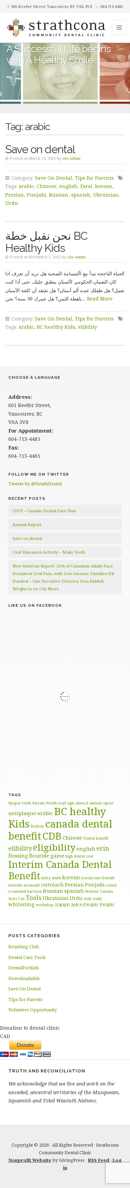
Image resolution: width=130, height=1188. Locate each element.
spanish (80, 194)
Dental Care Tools (27, 957)
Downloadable (24, 978)
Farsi (86, 186)
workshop (45, 904)
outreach (52, 884)
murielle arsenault (24, 885)
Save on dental (40, 149)
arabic (26, 186)
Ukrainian (106, 194)
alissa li (82, 803)
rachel (111, 885)
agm (71, 803)
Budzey (37, 826)
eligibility (54, 847)
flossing (18, 855)
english (68, 186)
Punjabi (36, 194)
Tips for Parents (94, 178)
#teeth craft (56, 803)
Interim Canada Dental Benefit (60, 870)
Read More (100, 298)
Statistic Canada (99, 891)
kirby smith (51, 877)
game (57, 855)
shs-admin (71, 158)
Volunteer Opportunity (32, 1010)
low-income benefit (98, 877)
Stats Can (16, 898)
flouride (39, 855)
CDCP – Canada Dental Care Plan (44, 510)
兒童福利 (62, 904)
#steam (38, 803)
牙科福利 (106, 904)
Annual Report (26, 524)
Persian (14, 194)
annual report (101, 803)
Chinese (47, 186)
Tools (34, 897)
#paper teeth (19, 803)
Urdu (11, 203)
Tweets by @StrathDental (35, 484)
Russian (58, 194)
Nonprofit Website (29, 1160)
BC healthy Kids (56, 327)
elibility (87, 327)
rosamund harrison (25, 891)
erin (102, 848)
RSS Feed (98, 1160)
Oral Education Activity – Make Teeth (48, 552)
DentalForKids (23, 967)
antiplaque (22, 813)
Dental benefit (96, 838)
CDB (51, 836)
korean (103, 186)
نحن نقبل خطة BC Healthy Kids (46, 241)
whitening (21, 904)
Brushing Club (23, 946)
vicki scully (93, 898)
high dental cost (79, 856)
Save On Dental (53, 178)
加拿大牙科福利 (84, 904)
